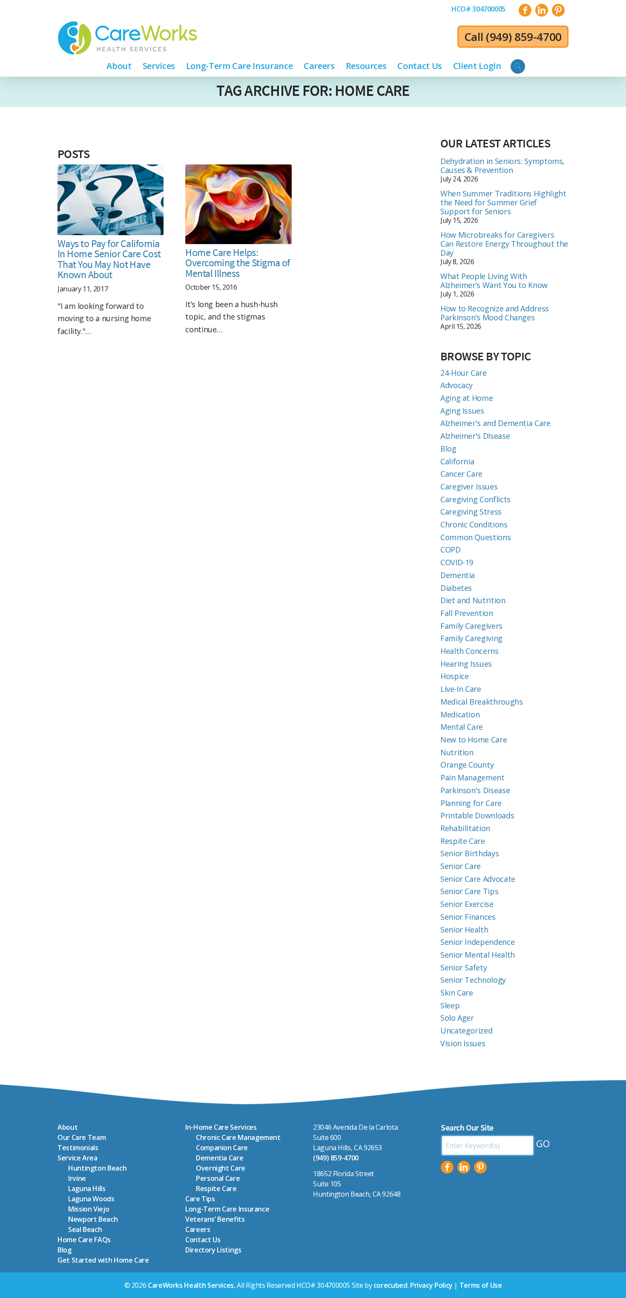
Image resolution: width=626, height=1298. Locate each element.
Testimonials (77, 1147)
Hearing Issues (466, 664)
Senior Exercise (467, 904)
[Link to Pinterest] (558, 10)
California (457, 461)
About (67, 1127)
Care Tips (200, 1198)
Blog (448, 448)
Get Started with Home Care (103, 1260)
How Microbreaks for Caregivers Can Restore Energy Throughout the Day (504, 244)
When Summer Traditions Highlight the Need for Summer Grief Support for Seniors (503, 202)
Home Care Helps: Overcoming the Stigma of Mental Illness (237, 263)
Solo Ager (457, 1018)
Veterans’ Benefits (215, 1219)
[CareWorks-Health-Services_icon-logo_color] (127, 38)
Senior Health (464, 929)
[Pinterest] (480, 1167)
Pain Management (472, 777)
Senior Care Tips (469, 891)
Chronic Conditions (474, 524)
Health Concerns (469, 651)
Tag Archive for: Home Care (312, 90)
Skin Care (456, 992)
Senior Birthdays (469, 853)
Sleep (449, 1005)
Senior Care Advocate (477, 879)
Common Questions (475, 537)
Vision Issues (462, 1043)
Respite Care (462, 841)
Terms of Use (480, 1285)
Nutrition (457, 752)
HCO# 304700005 (478, 9)
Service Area (77, 1158)
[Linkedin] (463, 1167)
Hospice (454, 676)
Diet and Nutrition (472, 600)
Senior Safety (463, 967)
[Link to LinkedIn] (541, 10)
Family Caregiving (471, 638)
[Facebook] (447, 1167)
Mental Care (461, 727)
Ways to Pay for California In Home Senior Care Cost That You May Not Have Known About (109, 259)
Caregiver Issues (468, 486)
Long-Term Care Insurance (227, 1209)
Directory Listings (213, 1250)
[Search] (518, 66)
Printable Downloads (477, 815)
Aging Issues (462, 411)
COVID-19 (456, 562)
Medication (460, 714)
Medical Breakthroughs (481, 701)
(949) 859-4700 (524, 36)
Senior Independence (477, 942)
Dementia (457, 575)
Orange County (467, 765)
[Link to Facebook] (525, 10)
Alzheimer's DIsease (475, 436)
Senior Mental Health (477, 955)
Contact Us (202, 1239)
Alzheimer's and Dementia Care (495, 423)
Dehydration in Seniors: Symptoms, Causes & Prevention (502, 165)
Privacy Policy (431, 1285)
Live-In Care (460, 689)
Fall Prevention (466, 613)
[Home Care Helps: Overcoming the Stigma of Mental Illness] (238, 204)
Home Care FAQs (84, 1239)
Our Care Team (81, 1137)
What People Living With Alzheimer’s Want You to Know (494, 280)
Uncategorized (466, 1030)
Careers (197, 1229)
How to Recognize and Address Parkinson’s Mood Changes (494, 312)
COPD (450, 549)
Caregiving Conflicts (475, 499)
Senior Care (460, 866)
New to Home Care (473, 739)
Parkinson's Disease (475, 790)
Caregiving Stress (471, 512)
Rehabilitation (465, 828)
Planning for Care (471, 803)
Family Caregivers (471, 626)
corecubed (390, 1285)
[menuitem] (478, 9)
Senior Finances (468, 917)
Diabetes (456, 588)
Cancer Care (461, 474)
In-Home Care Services (220, 1127)
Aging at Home (466, 398)
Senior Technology (473, 980)
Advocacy (456, 385)
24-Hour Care (463, 373)
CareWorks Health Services (191, 1285)
